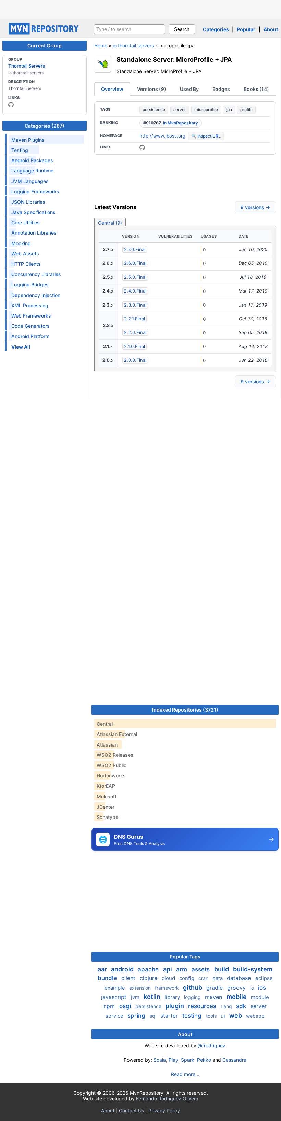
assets (201, 969)
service (115, 1016)
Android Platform (30, 336)
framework (167, 988)
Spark (187, 1060)
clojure (149, 978)
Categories (216, 29)
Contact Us (131, 1110)
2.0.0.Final (135, 360)
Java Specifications (33, 212)
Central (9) (110, 223)
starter (170, 1015)
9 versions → (255, 207)
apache (149, 969)
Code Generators (30, 326)
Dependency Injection (35, 295)
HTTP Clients (26, 264)
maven (214, 996)
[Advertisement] (140, 8)
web (236, 1015)
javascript (114, 996)
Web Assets (25, 254)
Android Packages (32, 160)
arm (182, 969)
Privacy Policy (164, 1110)
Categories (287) (44, 126)
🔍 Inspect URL (206, 136)
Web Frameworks (31, 316)
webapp (255, 1016)
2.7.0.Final (134, 249)
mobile (237, 996)
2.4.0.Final (135, 291)
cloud (169, 978)
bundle (108, 978)
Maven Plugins (28, 140)
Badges (221, 89)
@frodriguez (211, 1045)
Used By (189, 89)
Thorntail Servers (26, 66)
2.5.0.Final (135, 277)
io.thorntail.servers (133, 45)
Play (173, 1060)
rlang (227, 1006)
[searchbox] (129, 29)
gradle (215, 987)
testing (192, 1015)
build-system (252, 969)
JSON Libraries (28, 202)
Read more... (185, 1074)
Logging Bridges (30, 284)
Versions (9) (151, 89)
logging (193, 997)
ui (224, 1016)
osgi (126, 1006)
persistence (154, 109)
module (260, 997)
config (187, 978)
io (252, 988)
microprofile (206, 109)
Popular (246, 29)
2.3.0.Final (135, 305)
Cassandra (234, 1060)
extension (140, 988)
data (218, 978)
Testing (19, 150)
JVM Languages (30, 181)
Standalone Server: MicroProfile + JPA (174, 59)
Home (100, 45)
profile (246, 109)
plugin (175, 1006)
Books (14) (256, 89)
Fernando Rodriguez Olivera (167, 1098)
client (129, 978)
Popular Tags (185, 956)
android (123, 969)
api (168, 969)
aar (103, 969)
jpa (229, 109)
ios (262, 987)
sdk (242, 1006)
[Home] (45, 33)
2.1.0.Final (134, 346)
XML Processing (29, 305)
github (193, 987)
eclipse (264, 978)
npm (110, 1006)
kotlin (153, 996)
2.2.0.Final (135, 332)
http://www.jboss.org (162, 136)
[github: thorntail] (11, 104)
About (271, 29)
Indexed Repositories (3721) (185, 710)
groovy (237, 987)
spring (137, 1015)
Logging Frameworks (35, 191)
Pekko (204, 1060)
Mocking (21, 243)
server (179, 109)
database (240, 978)
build (222, 969)
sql (154, 1016)
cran (204, 978)
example (115, 988)
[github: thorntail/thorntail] (142, 147)
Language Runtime (32, 171)
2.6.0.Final (135, 263)
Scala (160, 1060)
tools (212, 1016)
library (172, 997)
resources (203, 1006)
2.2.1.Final (134, 318)
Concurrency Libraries (36, 274)
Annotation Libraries (34, 233)
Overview (112, 89)
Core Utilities (25, 222)
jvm (136, 997)
